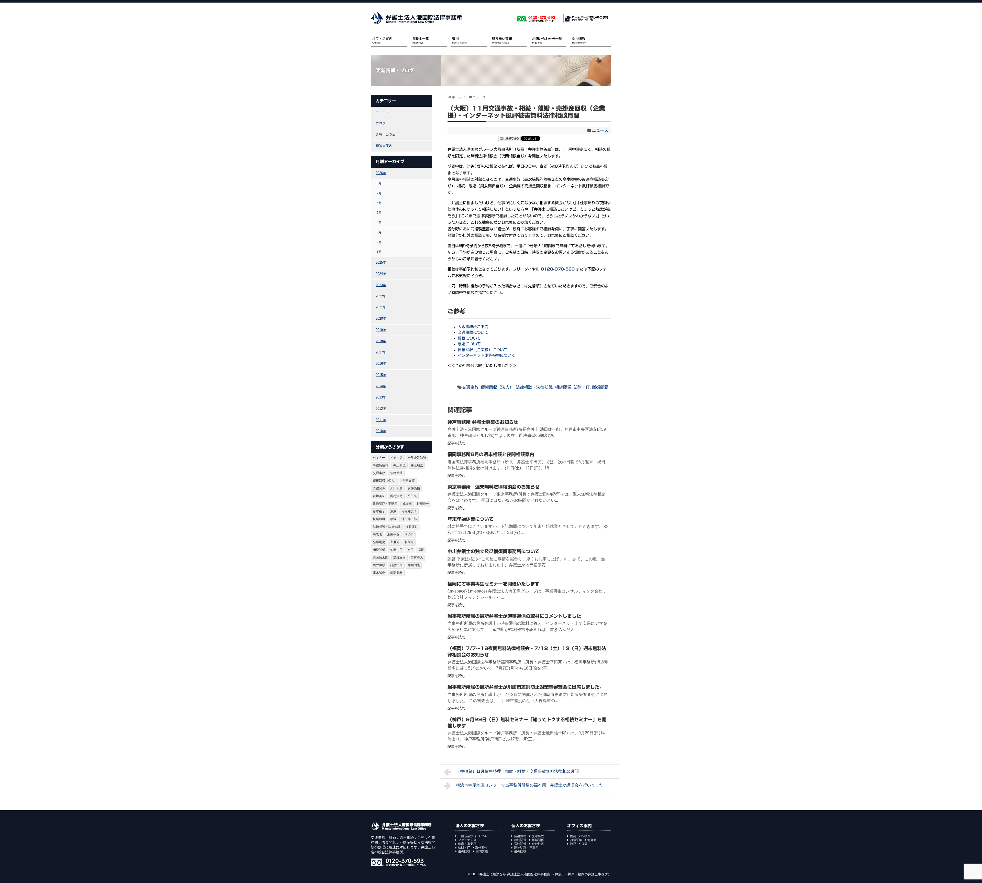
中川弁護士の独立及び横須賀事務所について (494, 551)
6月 (379, 202)
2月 (379, 242)
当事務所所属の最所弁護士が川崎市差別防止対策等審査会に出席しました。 (526, 687)
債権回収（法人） (497, 387)
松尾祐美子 (409, 511)
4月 (379, 222)
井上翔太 (417, 465)
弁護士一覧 (420, 40)
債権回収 (464, 851)
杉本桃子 (379, 511)
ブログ (381, 123)
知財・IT (582, 387)
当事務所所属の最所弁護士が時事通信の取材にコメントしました (514, 616)
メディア (396, 457)
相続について (469, 338)
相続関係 (563, 387)
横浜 (393, 519)
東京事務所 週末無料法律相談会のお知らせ (494, 486)
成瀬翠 (407, 503)
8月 (379, 183)
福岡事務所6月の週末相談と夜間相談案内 (491, 454)
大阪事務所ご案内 (473, 327)
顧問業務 (396, 572)
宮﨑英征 (379, 496)
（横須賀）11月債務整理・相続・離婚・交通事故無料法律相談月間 (517, 771)
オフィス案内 (382, 40)
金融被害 (538, 843)
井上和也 (399, 465)
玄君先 (394, 542)
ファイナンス (467, 840)
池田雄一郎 (409, 519)
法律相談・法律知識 (534, 387)
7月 (379, 193)
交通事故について (473, 332)
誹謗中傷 (396, 565)
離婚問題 (600, 387)
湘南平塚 (393, 534)
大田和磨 (396, 488)
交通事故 (470, 387)
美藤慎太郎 (380, 557)
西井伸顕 (379, 565)
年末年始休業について (471, 519)
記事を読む (456, 443)
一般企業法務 (417, 457)
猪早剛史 (379, 542)
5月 (379, 212)
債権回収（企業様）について (483, 350)
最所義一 (423, 503)
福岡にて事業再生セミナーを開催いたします (494, 584)
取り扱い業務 (502, 40)
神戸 (410, 549)
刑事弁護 (409, 480)
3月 (379, 232)
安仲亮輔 (414, 488)
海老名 (377, 534)
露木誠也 (379, 572)
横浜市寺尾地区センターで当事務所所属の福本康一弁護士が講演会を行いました (529, 785)
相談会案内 (384, 146)
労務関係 (379, 488)
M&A (485, 835)
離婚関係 (538, 840)
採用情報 (579, 40)
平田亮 (412, 496)
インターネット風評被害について (486, 355)
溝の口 (409, 534)
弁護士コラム (386, 134)
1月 (379, 251)
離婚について (469, 344)
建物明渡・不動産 (385, 503)
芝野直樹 (399, 557)
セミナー (379, 457)
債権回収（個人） (385, 480)
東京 (393, 511)
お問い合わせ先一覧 (547, 40)
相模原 (409, 542)
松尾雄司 (379, 519)
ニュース (600, 130)
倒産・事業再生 (468, 843)
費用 (459, 40)
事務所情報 (380, 465)
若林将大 (417, 557)
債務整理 (396, 473)
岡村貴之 (396, 496)
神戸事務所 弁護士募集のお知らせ (483, 422)
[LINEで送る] (509, 139)
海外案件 (412, 526)
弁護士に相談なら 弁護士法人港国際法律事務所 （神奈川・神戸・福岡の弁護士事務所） (545, 874)
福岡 (421, 549)
